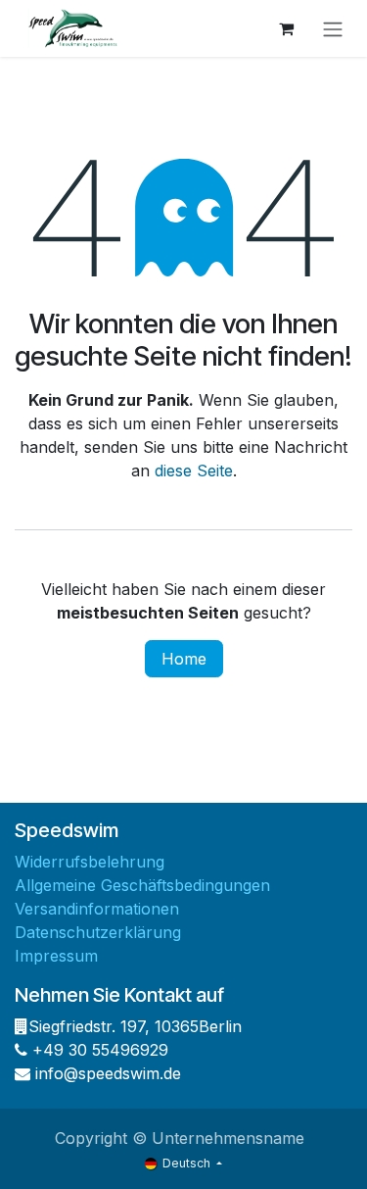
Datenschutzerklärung (98, 932)
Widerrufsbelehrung (89, 861)
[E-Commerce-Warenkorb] (285, 28)
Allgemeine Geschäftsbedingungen (142, 885)
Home (183, 659)
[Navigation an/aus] (332, 28)
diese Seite (194, 470)
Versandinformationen (97, 908)
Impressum (56, 956)
